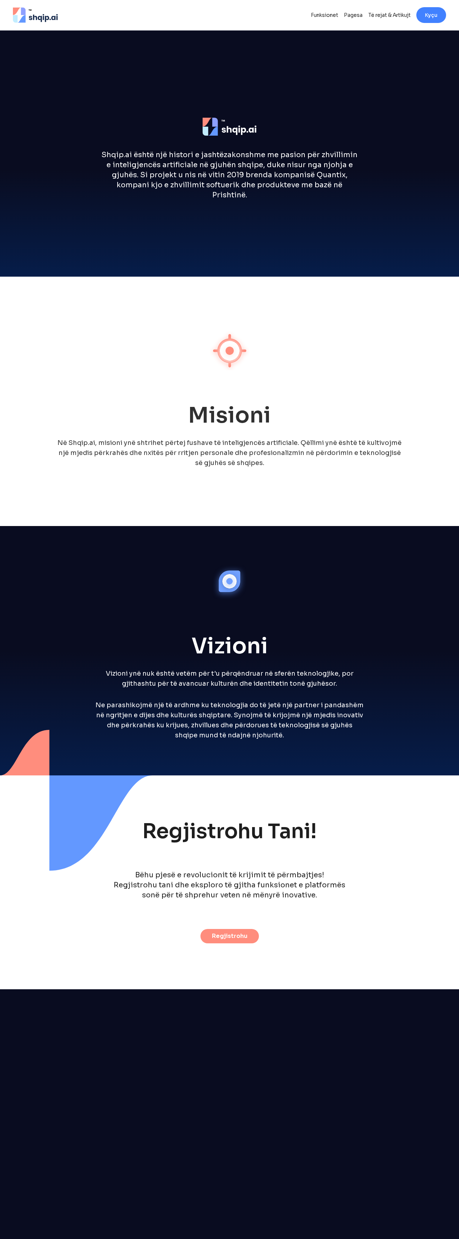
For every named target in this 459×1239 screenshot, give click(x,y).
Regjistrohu (229, 936)
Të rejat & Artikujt (389, 15)
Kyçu (431, 15)
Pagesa (353, 15)
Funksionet (324, 15)
